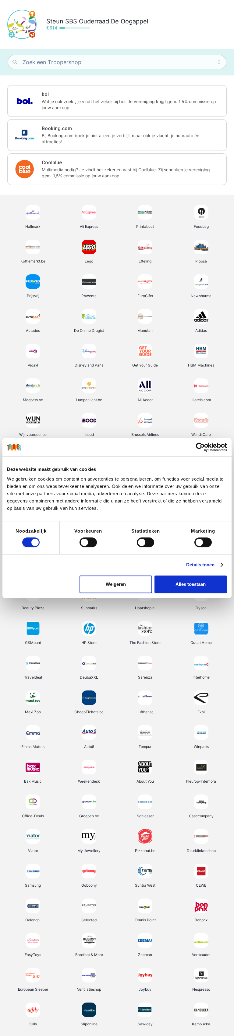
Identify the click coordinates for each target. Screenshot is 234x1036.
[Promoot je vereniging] (32, 35)
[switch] (88, 542)
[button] (117, 101)
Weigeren (116, 584)
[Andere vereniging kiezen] (12, 35)
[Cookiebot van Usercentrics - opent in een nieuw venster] (200, 447)
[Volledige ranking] (32, 14)
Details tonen (200, 564)
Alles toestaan (191, 584)
